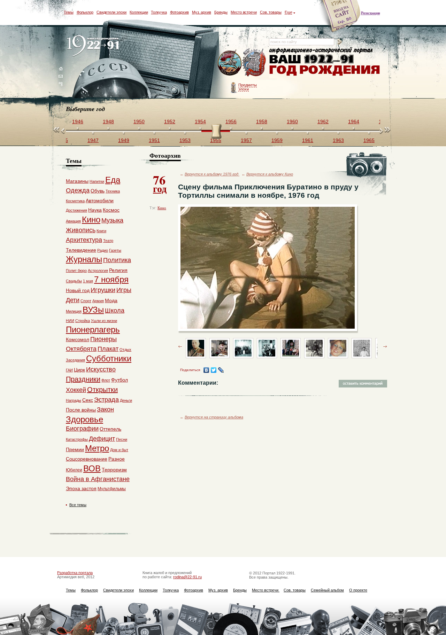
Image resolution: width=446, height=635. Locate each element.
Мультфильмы (112, 488)
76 (160, 183)
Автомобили (100, 200)
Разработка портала (75, 573)
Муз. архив (201, 12)
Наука (95, 210)
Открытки (102, 389)
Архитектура (84, 239)
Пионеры (103, 339)
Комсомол (77, 339)
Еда (112, 180)
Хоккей (76, 389)
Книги (101, 231)
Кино (161, 208)
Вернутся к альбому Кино (269, 174)
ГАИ (69, 370)
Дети (72, 300)
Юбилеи (74, 470)
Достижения (76, 210)
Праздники (83, 379)
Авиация (73, 221)
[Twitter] (213, 370)
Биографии (82, 428)
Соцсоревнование (86, 459)
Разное (116, 459)
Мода (111, 300)
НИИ (70, 321)
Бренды (221, 12)
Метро (97, 448)
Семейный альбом (327, 590)
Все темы (77, 505)
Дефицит (102, 438)
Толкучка (159, 12)
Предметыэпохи (247, 87)
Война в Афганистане (98, 479)
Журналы (84, 259)
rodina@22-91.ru (187, 577)
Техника (113, 191)
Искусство (101, 369)
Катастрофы (77, 439)
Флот (105, 380)
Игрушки (103, 290)
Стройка (82, 321)
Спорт (85, 301)
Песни (121, 439)
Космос (111, 210)
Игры (123, 290)
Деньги (126, 400)
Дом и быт (119, 450)
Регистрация (370, 13)
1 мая (88, 281)
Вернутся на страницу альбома (214, 417)
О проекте (358, 590)
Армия (98, 301)
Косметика (75, 201)
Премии (75, 449)
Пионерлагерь (93, 329)
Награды (73, 400)
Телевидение (81, 250)
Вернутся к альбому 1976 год (212, 174)
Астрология (98, 270)
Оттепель (110, 429)
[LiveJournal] (221, 370)
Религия (118, 270)
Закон (105, 409)
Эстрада (106, 399)
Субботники (108, 358)
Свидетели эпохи (112, 12)
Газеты (115, 250)
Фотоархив (179, 12)
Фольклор (85, 12)
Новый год (78, 290)
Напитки (97, 181)
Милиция (74, 311)
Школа (114, 310)
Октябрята (81, 348)
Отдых (125, 349)
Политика (117, 260)
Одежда (78, 190)
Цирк (79, 370)
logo (94, 46)
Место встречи (244, 12)
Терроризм (114, 469)
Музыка (112, 220)
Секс (87, 400)
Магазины (77, 181)
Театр (108, 240)
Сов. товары (271, 12)
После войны (81, 410)
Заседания (75, 360)
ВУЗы (93, 309)
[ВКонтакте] (206, 370)
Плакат (108, 348)
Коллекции (139, 12)
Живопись (80, 230)
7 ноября (111, 279)
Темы (69, 12)
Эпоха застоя (81, 488)
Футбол (119, 380)
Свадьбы (74, 281)
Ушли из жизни (104, 321)
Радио (102, 250)
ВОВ (92, 468)
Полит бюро (76, 270)
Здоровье (84, 419)
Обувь (98, 191)
